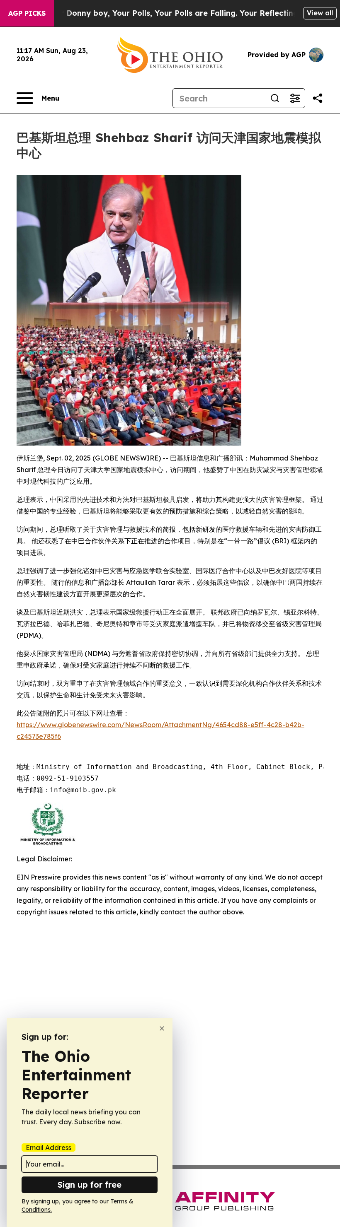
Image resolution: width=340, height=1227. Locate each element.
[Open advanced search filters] (295, 98)
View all (320, 13)
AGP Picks (27, 13)
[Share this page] (317, 98)
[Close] (162, 1028)
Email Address (48, 1147)
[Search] (275, 98)
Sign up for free (89, 1184)
